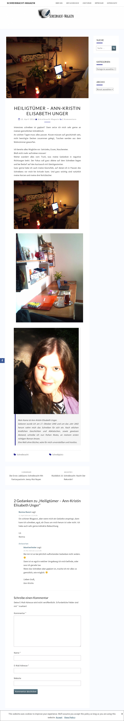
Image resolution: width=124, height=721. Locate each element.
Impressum (99, 3)
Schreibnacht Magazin (48, 119)
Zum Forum (87, 3)
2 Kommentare (69, 119)
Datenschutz (112, 3)
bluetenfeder (30, 547)
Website (17, 678)
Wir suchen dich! (72, 3)
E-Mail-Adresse (21, 665)
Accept (59, 717)
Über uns (59, 3)
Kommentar (20, 613)
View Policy (69, 717)
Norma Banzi (25, 512)
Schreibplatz (57, 454)
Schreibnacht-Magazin (21, 2)
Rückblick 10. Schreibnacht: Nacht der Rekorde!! (68, 476)
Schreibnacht (23, 454)
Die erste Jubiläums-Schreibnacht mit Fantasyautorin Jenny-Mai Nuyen (26, 476)
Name (17, 652)
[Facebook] (2, 360)
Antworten (23, 543)
